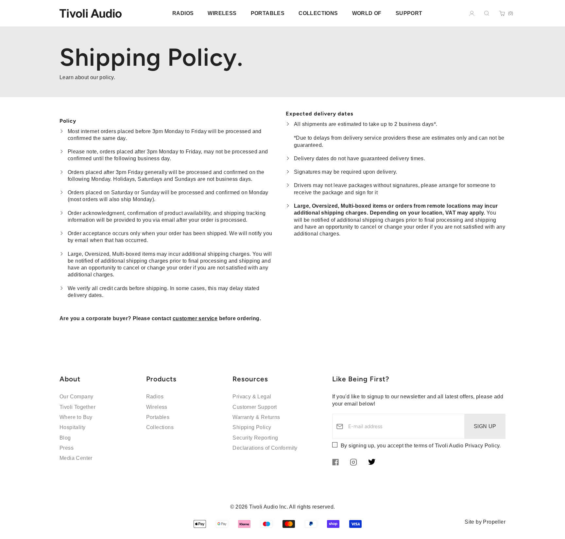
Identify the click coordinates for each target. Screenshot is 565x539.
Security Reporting (255, 438)
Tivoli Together (77, 407)
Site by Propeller (485, 522)
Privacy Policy (482, 445)
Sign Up (485, 426)
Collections (160, 427)
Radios (154, 396)
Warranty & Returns (256, 417)
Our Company (76, 396)
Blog (65, 438)
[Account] (471, 13)
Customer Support (254, 407)
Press (67, 448)
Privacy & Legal (251, 396)
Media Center (76, 458)
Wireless (156, 407)
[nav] (183, 13)
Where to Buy (76, 417)
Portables (158, 417)
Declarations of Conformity (264, 448)
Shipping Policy (251, 427)
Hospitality (72, 427)
